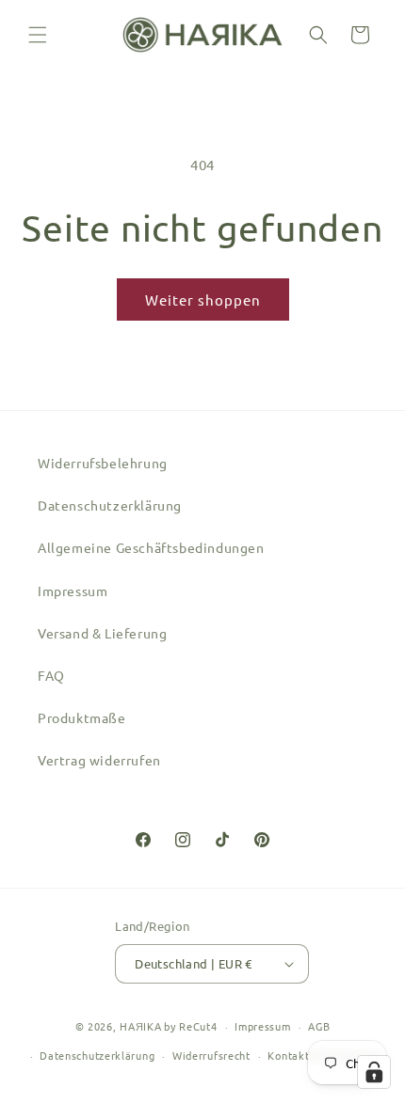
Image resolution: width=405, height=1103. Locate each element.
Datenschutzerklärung (110, 504)
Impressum (72, 590)
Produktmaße (82, 717)
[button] (37, 34)
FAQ (51, 675)
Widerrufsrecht (211, 1055)
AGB (319, 1025)
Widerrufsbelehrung (103, 462)
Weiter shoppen (203, 299)
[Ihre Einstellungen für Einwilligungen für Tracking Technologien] (374, 1072)
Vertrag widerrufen (99, 759)
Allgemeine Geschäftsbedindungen (151, 547)
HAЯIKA (140, 1025)
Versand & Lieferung (102, 632)
